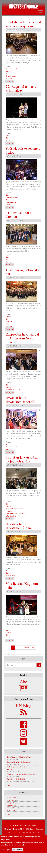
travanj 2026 (11, 808)
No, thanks (17, 849)
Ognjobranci (10, 326)
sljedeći (26, 647)
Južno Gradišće (11, 516)
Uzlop (8, 204)
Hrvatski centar (11, 76)
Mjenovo (9, 321)
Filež (7, 324)
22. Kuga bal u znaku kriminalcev (21, 88)
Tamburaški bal (11, 202)
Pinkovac (9, 511)
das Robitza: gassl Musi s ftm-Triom (19, 757)
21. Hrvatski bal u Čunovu (19, 214)
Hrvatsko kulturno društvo (15, 509)
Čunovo (8, 262)
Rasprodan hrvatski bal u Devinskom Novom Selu (22, 338)
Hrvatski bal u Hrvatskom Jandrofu (20, 399)
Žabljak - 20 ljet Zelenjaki (16, 779)
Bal (7, 73)
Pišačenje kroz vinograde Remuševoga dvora (22, 774)
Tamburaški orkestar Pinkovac (16, 513)
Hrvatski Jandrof (11, 447)
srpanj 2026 (11, 800)
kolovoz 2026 (11, 798)
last (33, 647)
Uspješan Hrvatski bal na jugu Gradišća (22, 459)
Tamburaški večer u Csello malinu (18, 762)
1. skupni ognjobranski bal (22, 271)
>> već (8, 785)
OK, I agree (6, 849)
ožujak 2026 (11, 810)
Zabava (8, 632)
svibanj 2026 (11, 805)
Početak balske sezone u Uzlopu (23, 150)
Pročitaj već (10, 81)
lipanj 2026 (11, 803)
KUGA (8, 140)
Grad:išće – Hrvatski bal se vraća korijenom (23, 24)
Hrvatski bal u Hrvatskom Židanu (19, 525)
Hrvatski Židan (11, 575)
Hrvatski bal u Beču (12, 69)
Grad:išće (9, 78)
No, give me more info (17, 845)
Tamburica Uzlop (11, 197)
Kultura (8, 71)
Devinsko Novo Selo (13, 389)
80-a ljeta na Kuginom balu (22, 585)
